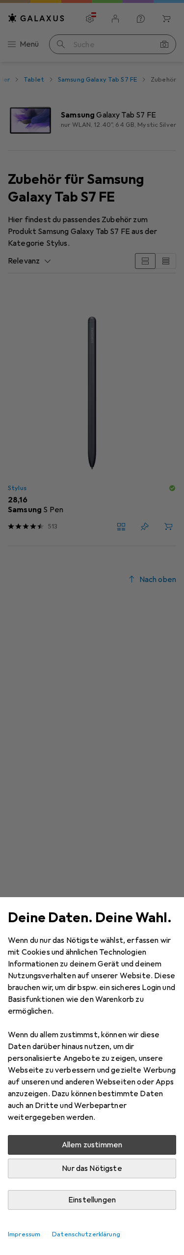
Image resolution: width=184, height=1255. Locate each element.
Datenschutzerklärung (86, 1234)
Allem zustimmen (92, 1145)
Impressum (24, 1234)
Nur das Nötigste (92, 1168)
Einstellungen (92, 1200)
